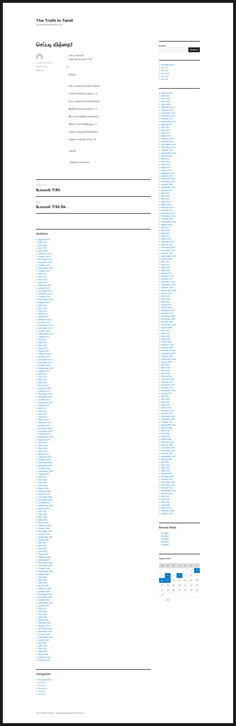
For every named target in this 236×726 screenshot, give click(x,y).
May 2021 (42, 414)
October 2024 (44, 297)
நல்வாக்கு (41, 682)
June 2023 (42, 342)
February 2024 (44, 319)
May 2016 (42, 580)
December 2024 (45, 291)
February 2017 (44, 557)
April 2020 (43, 451)
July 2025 (42, 274)
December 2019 (45, 463)
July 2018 (42, 511)
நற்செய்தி (39, 70)
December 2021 (45, 394)
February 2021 (44, 422)
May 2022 (42, 380)
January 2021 (44, 425)
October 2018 (44, 503)
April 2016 (42, 583)
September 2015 (45, 603)
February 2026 (44, 254)
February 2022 (44, 388)
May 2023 (42, 345)
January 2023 (44, 357)
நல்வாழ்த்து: (42, 688)
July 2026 (42, 242)
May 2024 (42, 311)
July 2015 (42, 608)
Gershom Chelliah (44, 63)
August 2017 (43, 540)
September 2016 (45, 571)
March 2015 (43, 620)
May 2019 (42, 483)
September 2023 (45, 334)
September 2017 (45, 537)
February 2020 (44, 457)
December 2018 (45, 497)
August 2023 (43, 337)
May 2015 (42, 614)
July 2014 (42, 643)
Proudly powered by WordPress (70, 713)
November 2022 (45, 362)
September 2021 (45, 402)
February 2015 (44, 623)
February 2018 (44, 525)
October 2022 (44, 365)
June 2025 (42, 277)
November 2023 (45, 328)
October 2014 (44, 634)
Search (162, 46)
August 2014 (43, 640)
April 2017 (42, 551)
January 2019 (44, 494)
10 (162, 580)
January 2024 (44, 322)
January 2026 (44, 256)
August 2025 (43, 271)
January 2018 (44, 528)
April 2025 (42, 282)
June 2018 (42, 514)
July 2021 (42, 408)
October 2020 (44, 434)
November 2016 (45, 566)
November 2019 (45, 465)
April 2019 (42, 485)
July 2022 (42, 374)
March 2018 (43, 523)
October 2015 (44, 600)
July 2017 (42, 543)
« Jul (167, 600)
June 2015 (42, 611)
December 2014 (45, 628)
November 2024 (45, 294)
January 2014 (44, 660)
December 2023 (45, 325)
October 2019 (44, 468)
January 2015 (44, 626)
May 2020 (42, 448)
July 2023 (42, 339)
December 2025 (45, 259)
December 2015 (45, 594)
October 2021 (44, 400)
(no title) (165, 533)
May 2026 (42, 248)
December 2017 (45, 531)
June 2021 (42, 411)
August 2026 (43, 239)
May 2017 (42, 548)
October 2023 (44, 331)
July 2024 (42, 305)
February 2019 (44, 491)
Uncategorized (45, 680)
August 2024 (44, 302)
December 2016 (45, 563)
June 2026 (42, 245)
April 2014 (42, 651)
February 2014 (44, 657)
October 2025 (44, 265)
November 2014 (45, 631)
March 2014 (43, 654)
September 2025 (45, 268)
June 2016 (42, 577)
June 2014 (42, 646)
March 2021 (43, 420)
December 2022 (45, 360)
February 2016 (44, 588)
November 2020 (45, 431)
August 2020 (44, 440)
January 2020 (44, 460)
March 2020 (43, 454)
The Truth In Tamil (54, 20)
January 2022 (44, 391)
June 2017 (42, 545)
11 (168, 580)
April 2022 (43, 382)
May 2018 (42, 517)
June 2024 (42, 308)
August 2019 (43, 474)
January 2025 (44, 288)
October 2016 (44, 568)
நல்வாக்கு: (42, 685)
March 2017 (43, 554)
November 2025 (45, 262)
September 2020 (45, 437)
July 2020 (42, 442)
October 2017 (44, 534)
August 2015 (43, 606)
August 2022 (43, 371)
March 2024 (43, 317)
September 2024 (45, 299)
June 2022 (42, 377)
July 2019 (42, 477)
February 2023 (44, 354)
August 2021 (43, 405)
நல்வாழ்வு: (42, 691)
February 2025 (44, 285)
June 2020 (42, 445)
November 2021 (45, 397)
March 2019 (43, 488)
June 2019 (42, 480)
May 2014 (42, 649)
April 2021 (42, 417)
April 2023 (43, 348)
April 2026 (43, 251)
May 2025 (42, 279)
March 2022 (43, 385)
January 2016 (44, 591)
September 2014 (45, 637)
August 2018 (43, 508)
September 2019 (45, 471)
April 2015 (42, 617)
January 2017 (44, 560)
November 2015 (45, 597)
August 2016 (43, 574)
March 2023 (43, 351)
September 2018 (45, 505)
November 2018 (45, 500)
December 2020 (45, 428)
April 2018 (42, 520)
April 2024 (43, 314)
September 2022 (45, 368)
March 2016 (43, 586)
